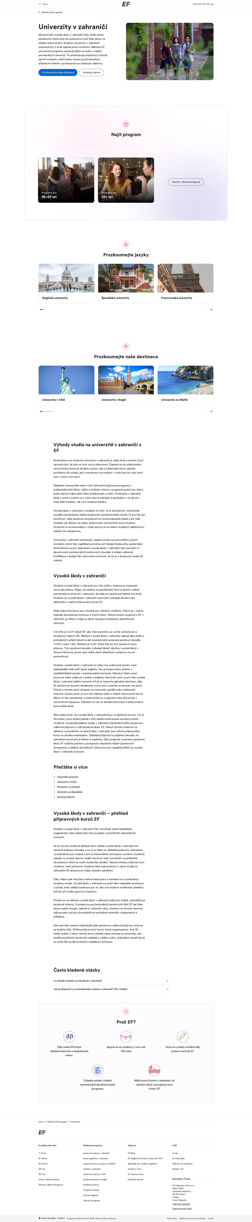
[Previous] (205, 309)
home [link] (41, 1122)
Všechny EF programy (52, 12)
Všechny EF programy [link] (57, 1122)
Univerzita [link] (75, 1122)
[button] (43, 4)
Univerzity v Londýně (68, 786)
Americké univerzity (68, 776)
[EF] (126, 4)
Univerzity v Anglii (66, 781)
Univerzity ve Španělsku (69, 792)
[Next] (211, 309)
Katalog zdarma (66, 797)
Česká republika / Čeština (53, 1218)
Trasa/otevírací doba (182, 1208)
